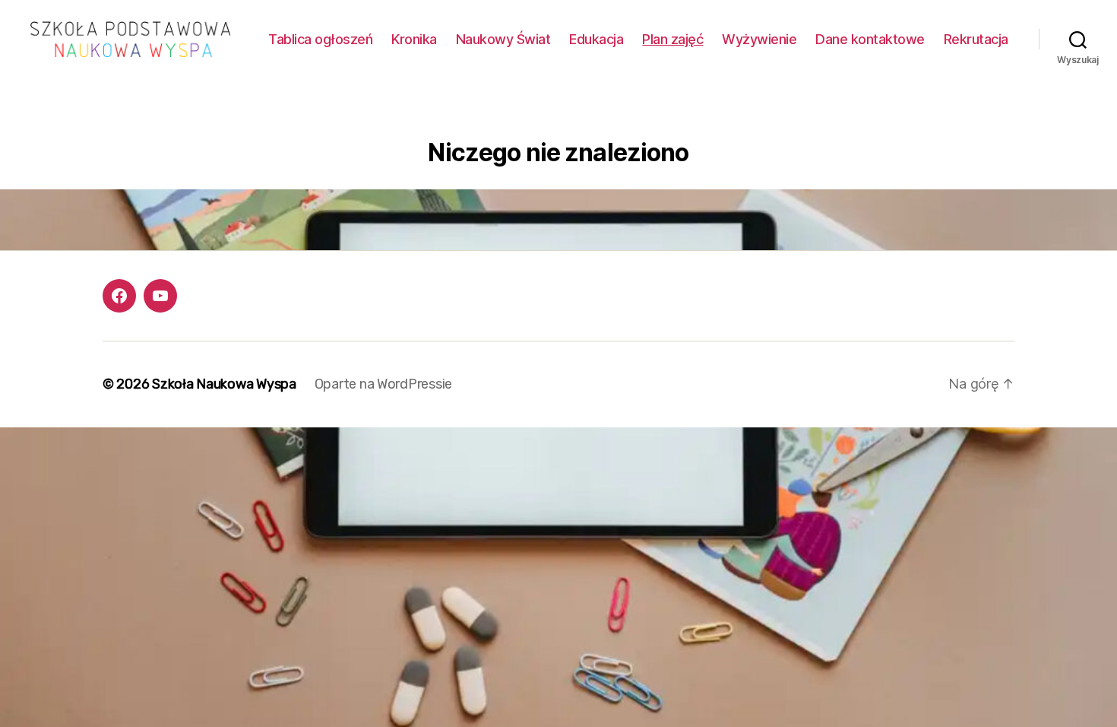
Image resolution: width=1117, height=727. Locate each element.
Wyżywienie (759, 39)
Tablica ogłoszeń (320, 39)
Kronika (414, 39)
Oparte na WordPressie (383, 384)
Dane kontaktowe (870, 39)
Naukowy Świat (503, 39)
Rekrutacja (976, 39)
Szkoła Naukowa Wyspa (224, 384)
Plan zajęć (672, 39)
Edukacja (596, 39)
